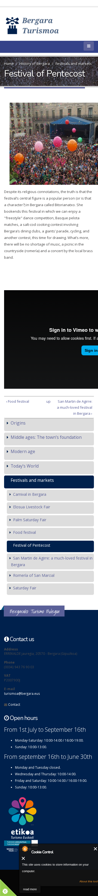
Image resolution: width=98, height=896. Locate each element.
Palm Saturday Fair (29, 519)
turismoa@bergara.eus (22, 693)
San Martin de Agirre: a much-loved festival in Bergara (52, 561)
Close (95, 849)
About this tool (88, 881)
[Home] (40, 25)
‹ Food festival (17, 401)
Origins (18, 423)
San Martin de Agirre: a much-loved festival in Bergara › (74, 407)
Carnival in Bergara (29, 494)
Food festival (24, 532)
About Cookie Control (24, 848)
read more (30, 889)
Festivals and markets (74, 63)
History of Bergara (35, 63)
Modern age (23, 451)
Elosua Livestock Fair (31, 506)
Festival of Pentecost (31, 545)
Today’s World (25, 466)
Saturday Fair (24, 587)
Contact (14, 704)
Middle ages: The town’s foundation (46, 437)
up (48, 401)
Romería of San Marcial (33, 575)
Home (9, 63)
